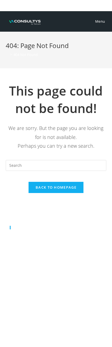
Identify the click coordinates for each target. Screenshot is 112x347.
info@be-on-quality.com (42, 245)
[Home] (7, 54)
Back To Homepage (56, 187)
